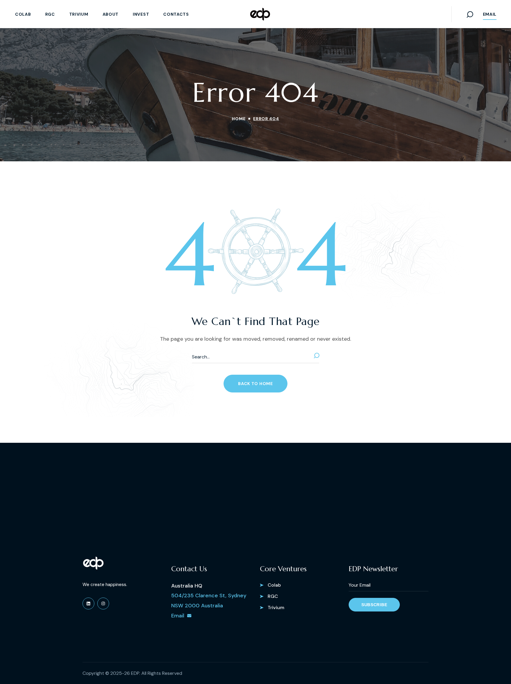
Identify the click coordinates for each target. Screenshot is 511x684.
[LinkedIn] (88, 603)
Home (238, 118)
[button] (470, 14)
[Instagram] (103, 603)
